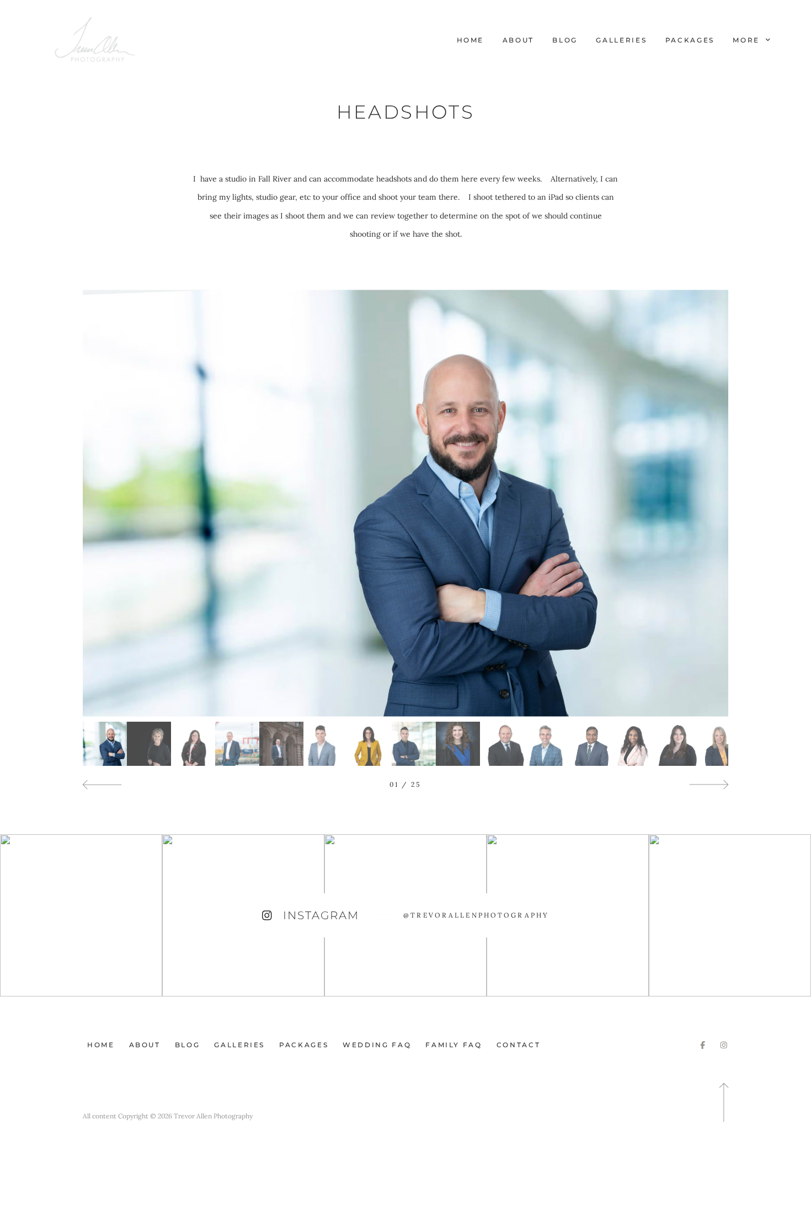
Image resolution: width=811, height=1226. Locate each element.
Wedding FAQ (377, 1045)
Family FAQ (453, 1045)
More (747, 40)
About (518, 40)
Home (470, 40)
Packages (689, 40)
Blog (565, 40)
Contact (518, 1045)
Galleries (621, 40)
